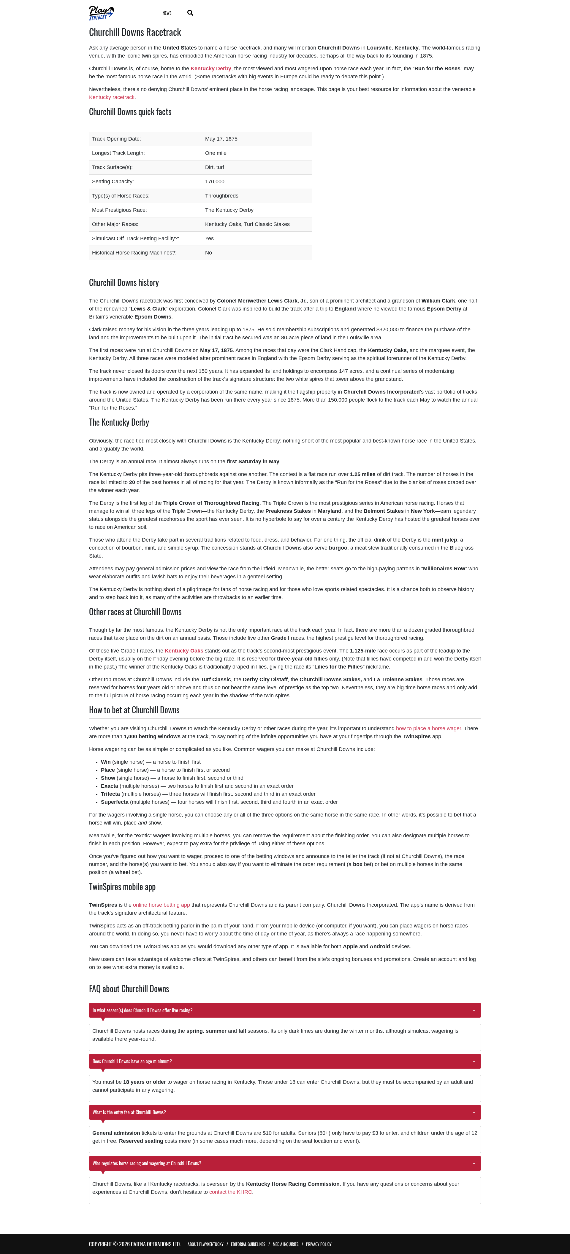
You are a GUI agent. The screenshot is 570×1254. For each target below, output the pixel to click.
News (167, 13)
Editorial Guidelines (248, 1244)
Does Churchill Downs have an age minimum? (132, 1061)
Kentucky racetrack (111, 97)
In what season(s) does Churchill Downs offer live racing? (143, 1010)
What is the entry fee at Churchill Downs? (129, 1112)
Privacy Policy (319, 1244)
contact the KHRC (230, 1192)
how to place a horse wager (428, 728)
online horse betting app (161, 905)
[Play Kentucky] (118, 13)
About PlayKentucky (206, 1244)
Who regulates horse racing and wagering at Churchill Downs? (147, 1163)
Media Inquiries (286, 1244)
